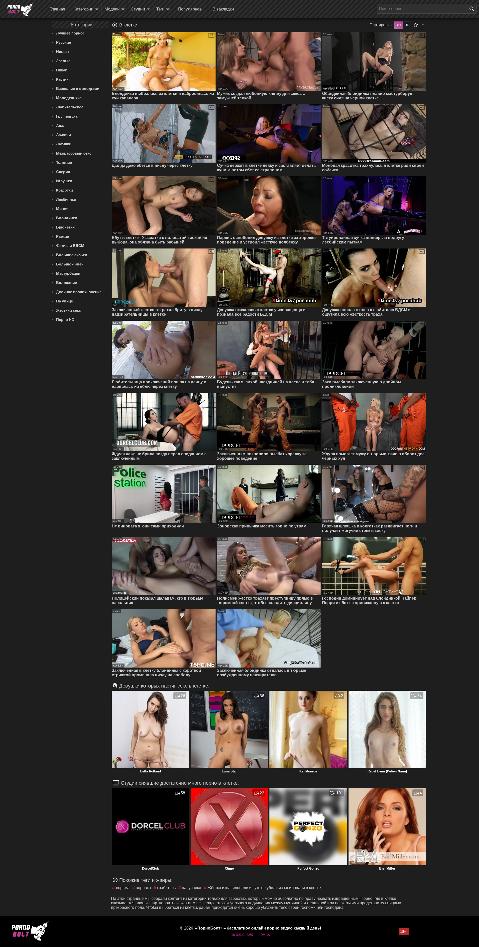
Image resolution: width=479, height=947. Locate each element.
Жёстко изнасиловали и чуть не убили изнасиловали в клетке (264, 888)
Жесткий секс (68, 310)
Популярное (190, 9)
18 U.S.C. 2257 (242, 935)
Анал (61, 125)
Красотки (64, 190)
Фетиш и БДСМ (70, 245)
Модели (112, 9)
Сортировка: (381, 25)
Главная (57, 9)
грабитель (166, 888)
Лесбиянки (66, 199)
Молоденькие (69, 98)
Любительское (69, 107)
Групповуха (66, 116)
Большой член (70, 264)
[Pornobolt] (20, 9)
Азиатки (63, 135)
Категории (84, 9)
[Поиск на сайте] (473, 8)
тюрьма (122, 888)
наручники (191, 888)
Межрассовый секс (73, 153)
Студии (138, 9)
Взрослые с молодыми (77, 88)
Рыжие (62, 236)
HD (407, 25)
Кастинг (63, 79)
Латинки (63, 144)
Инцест (62, 51)
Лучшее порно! (70, 33)
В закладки (223, 9)
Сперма (63, 172)
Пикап (61, 70)
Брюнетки (65, 227)
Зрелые (63, 61)
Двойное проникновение (79, 292)
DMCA (265, 935)
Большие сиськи (71, 255)
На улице (64, 301)
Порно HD (65, 319)
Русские (63, 42)
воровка (143, 888)
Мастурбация (68, 273)
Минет (62, 209)
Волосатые (66, 282)
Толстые (64, 162)
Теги (160, 9)
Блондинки (66, 218)
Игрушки (64, 181)
